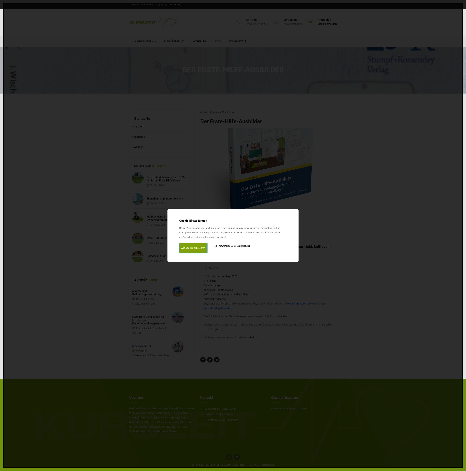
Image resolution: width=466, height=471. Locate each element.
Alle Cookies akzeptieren (193, 248)
